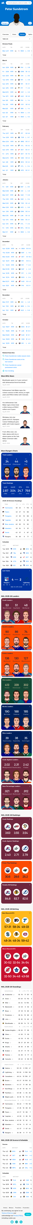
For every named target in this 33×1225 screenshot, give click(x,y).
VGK (27, 1197)
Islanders (8, 528)
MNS (22, 141)
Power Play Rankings (9, 863)
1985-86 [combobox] (5, 39)
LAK (22, 216)
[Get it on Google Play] (16, 1222)
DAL (26, 1168)
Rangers (5, 23)
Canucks (8, 1059)
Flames (7, 1055)
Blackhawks (9, 1023)
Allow (28, 1214)
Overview (5, 34)
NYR (14, 549)
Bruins (7, 1080)
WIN (22, 108)
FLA (26, 1151)
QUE (22, 195)
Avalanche (8, 994)
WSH (22, 51)
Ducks (7, 1038)
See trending (9, 371)
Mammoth (8, 1007)
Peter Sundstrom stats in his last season (14, 360)
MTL (22, 228)
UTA (14, 561)
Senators (8, 1085)
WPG (14, 1168)
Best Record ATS (8, 913)
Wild (6, 1003)
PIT (22, 88)
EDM (22, 72)
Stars (7, 999)
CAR (27, 1180)
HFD (22, 170)
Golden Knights (10, 1030)
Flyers (7, 512)
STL (22, 146)
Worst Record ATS (8, 949)
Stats (14, 34)
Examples (26, 1208)
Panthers (8, 1093)
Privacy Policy (18, 1215)
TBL (14, 553)
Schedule (5, 542)
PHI (22, 67)
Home (5, 1208)
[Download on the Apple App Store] (12, 1222)
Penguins (8, 516)
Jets (6, 1019)
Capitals (8, 520)
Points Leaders (7, 653)
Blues (7, 1011)
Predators (8, 1015)
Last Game (6, 571)
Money (11, 1208)
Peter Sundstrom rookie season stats (17, 356)
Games (22, 34)
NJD (22, 96)
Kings (7, 1043)
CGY (22, 92)
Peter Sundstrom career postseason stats (13, 366)
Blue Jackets (9, 524)
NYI (22, 80)
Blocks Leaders (7, 706)
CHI (22, 76)
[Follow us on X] (21, 1222)
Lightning (26, 583)
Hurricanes (9, 508)
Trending (18, 1208)
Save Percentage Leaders (11, 786)
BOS (22, 162)
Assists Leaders (8, 627)
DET (22, 150)
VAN (22, 158)
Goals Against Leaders (10, 760)
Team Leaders (7, 455)
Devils (7, 532)
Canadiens (8, 1076)
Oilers (7, 1034)
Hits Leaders (6, 680)
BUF (22, 187)
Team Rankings (7, 483)
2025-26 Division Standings (12, 501)
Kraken (7, 1051)
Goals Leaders (7, 600)
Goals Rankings (7, 819)
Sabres (7, 1068)
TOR (22, 137)
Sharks (7, 1047)
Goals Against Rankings (10, 841)
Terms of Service (7, 1213)
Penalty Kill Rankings (9, 885)
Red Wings (8, 1089)
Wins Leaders (7, 733)
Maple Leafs (9, 1097)
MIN (26, 1164)
